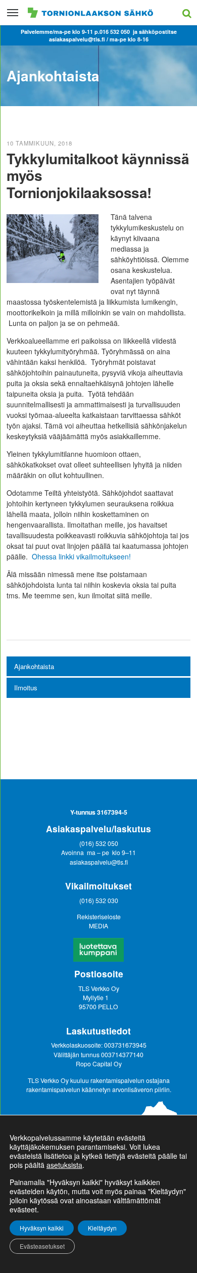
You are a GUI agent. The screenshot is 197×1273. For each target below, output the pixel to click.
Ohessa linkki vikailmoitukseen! (81, 556)
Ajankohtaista (34, 666)
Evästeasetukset (42, 1246)
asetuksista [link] (64, 1165)
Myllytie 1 (96, 997)
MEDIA (98, 925)
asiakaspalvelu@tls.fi (99, 862)
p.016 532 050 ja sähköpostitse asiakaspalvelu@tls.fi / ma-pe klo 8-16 (113, 35)
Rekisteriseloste (99, 916)
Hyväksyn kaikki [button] (42, 1227)
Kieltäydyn (102, 1227)
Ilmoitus (25, 687)
